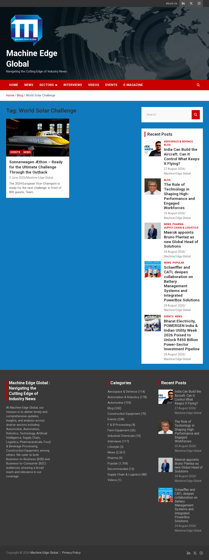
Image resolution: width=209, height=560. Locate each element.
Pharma (177, 224)
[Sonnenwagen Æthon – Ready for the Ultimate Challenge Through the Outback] (37, 137)
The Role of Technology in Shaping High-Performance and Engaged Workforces (179, 196)
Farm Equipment (118, 430)
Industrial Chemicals (121, 436)
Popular (178, 262)
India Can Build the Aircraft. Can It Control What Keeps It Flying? (181, 156)
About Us (171, 3)
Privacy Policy (71, 552)
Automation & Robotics (123, 397)
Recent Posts (159, 134)
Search (196, 114)
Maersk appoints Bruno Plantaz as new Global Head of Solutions (181, 239)
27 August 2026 (174, 168)
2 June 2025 (17, 177)
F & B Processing (119, 425)
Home (13, 85)
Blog (167, 144)
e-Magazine (133, 85)
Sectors (46, 85)
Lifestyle (113, 447)
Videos (93, 85)
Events (111, 85)
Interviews (72, 85)
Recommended (118, 469)
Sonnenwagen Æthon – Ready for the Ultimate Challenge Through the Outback (36, 167)
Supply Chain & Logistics (181, 227)
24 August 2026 (174, 251)
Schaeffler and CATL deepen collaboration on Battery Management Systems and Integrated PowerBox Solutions (182, 283)
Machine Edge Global (39, 177)
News (28, 85)
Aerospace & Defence (178, 141)
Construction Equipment (124, 414)
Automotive (115, 403)
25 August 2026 (174, 213)
